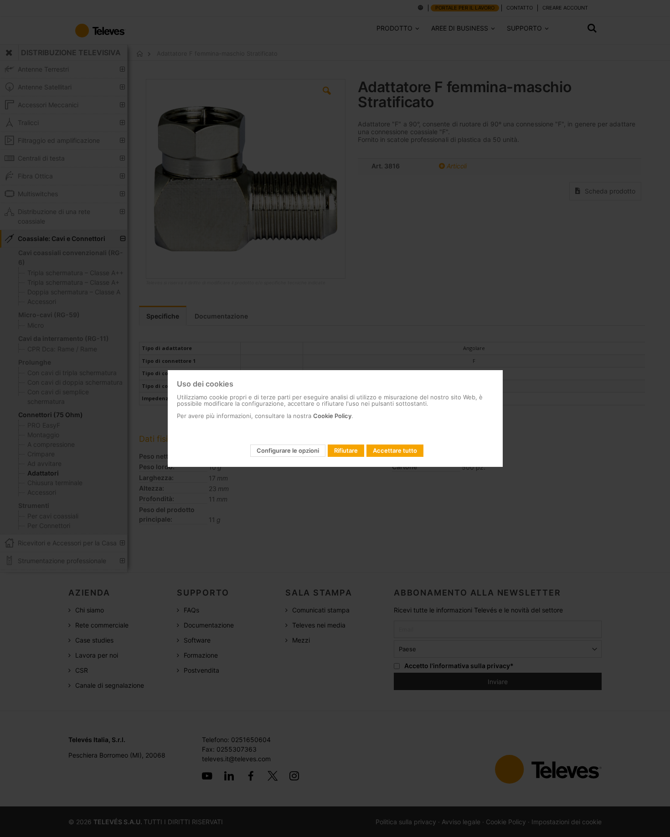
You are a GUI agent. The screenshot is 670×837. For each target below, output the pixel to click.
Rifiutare (346, 450)
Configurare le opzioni (288, 450)
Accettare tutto (395, 450)
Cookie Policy (332, 415)
